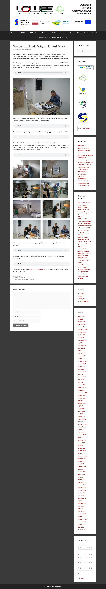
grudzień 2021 (82, 356)
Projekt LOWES (21, 32)
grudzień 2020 (82, 387)
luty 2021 (80, 382)
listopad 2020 (81, 390)
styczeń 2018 (81, 479)
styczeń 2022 (81, 353)
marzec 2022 (81, 348)
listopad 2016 (81, 516)
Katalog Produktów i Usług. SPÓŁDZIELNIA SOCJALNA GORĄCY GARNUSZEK (84, 258)
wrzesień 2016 (82, 522)
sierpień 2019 (81, 429)
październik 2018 (82, 456)
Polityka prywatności (82, 32)
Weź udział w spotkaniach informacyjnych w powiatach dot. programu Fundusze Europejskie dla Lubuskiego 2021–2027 (85, 160)
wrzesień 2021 (82, 364)
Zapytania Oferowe (83, 301)
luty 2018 (80, 477)
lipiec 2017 (81, 495)
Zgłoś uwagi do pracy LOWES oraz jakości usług (50, 37)
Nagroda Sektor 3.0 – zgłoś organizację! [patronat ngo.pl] (84, 169)
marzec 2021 (81, 379)
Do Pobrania (55, 32)
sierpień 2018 (81, 461)
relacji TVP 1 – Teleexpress (37, 269)
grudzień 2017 (82, 482)
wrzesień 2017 (82, 490)
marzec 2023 (81, 316)
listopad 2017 (81, 485)
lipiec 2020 (81, 400)
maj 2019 (80, 437)
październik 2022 (82, 329)
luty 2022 (80, 350)
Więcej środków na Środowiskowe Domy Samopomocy (84, 151)
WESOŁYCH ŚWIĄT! (20, 277)
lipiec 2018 (81, 464)
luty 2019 (80, 445)
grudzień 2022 (82, 324)
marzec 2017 (81, 506)
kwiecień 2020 (82, 408)
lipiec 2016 (81, 527)
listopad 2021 (81, 358)
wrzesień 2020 (82, 395)
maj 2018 (80, 469)
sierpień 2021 (81, 366)
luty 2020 (80, 414)
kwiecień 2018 (82, 472)
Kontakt (65, 32)
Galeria (72, 32)
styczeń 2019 (81, 448)
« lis (79, 578)
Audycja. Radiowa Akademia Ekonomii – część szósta (84, 251)
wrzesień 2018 (82, 458)
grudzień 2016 (82, 514)
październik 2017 (82, 487)
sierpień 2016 (81, 524)
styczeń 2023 (81, 322)
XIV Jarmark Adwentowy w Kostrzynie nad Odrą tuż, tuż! (85, 221)
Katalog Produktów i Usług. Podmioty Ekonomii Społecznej (84, 267)
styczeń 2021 (81, 385)
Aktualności (11, 32)
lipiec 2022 (81, 337)
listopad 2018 (81, 453)
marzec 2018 (81, 474)
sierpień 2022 (81, 335)
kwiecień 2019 (82, 440)
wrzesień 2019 (82, 427)
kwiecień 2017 (82, 503)
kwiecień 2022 (82, 345)
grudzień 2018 (82, 450)
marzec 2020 (81, 411)
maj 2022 (80, 343)
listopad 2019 (81, 422)
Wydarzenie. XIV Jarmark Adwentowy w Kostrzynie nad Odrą (85, 226)
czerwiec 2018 (82, 466)
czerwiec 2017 (82, 498)
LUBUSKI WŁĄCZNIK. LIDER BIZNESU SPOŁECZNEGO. (84, 205)
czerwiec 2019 (82, 435)
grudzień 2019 (82, 419)
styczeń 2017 (81, 511)
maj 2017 (80, 501)
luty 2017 (80, 508)
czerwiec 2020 (82, 403)
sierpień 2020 (81, 398)
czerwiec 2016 (82, 529)
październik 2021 (82, 361)
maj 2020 (80, 406)
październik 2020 (82, 393)
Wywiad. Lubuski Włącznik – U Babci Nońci (25, 279)
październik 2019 (82, 424)
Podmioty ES (44, 32)
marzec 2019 (81, 443)
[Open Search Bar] (67, 37)
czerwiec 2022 (82, 340)
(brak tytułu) (81, 145)
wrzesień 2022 (82, 332)
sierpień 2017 (81, 493)
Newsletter (95, 32)
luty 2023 (80, 319)
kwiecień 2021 (82, 377)
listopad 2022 (81, 327)
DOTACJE (33, 32)
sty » (82, 578)
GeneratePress (58, 586)
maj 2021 (80, 374)
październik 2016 (82, 519)
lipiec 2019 (81, 432)
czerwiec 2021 (82, 372)
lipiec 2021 (81, 369)
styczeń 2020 (81, 416)
